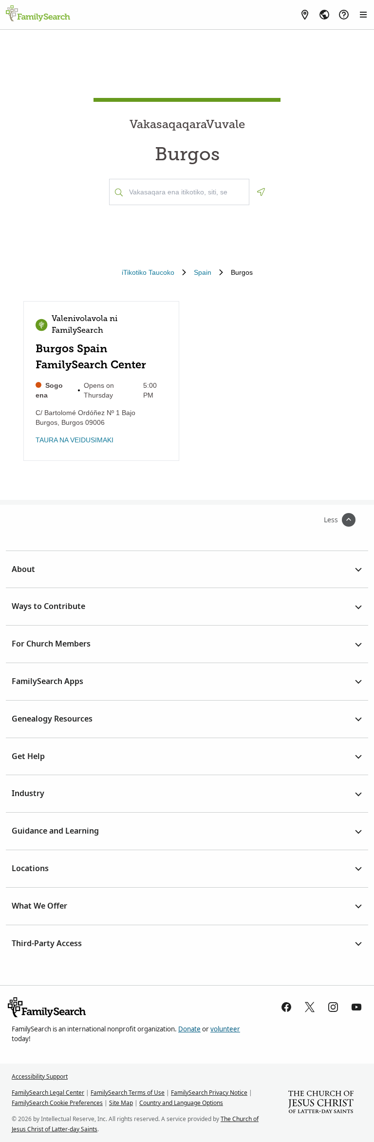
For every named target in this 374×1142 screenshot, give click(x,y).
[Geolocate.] (261, 192)
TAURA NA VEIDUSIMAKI (74, 440)
